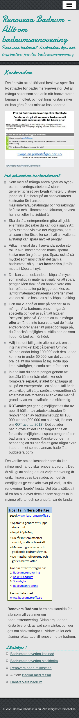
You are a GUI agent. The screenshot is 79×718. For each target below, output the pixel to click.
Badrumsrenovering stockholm (34, 661)
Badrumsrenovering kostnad (32, 654)
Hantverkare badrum (26, 682)
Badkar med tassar (36, 675)
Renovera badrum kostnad (31, 668)
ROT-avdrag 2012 (28, 424)
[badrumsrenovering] (39, 139)
